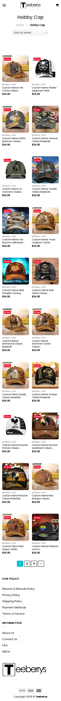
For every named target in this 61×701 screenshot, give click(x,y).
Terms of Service (13, 614)
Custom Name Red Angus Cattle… (12, 548)
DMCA (6, 651)
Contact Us (9, 639)
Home (20, 25)
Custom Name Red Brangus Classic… (42, 497)
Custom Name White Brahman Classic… (14, 140)
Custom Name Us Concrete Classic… (12, 190)
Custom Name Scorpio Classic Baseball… (44, 396)
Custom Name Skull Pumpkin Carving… (13, 292)
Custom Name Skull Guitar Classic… (42, 292)
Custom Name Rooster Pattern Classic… (15, 447)
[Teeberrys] (31, 5)
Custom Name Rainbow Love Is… (45, 548)
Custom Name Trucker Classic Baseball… (44, 190)
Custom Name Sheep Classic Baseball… (14, 396)
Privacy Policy (11, 595)
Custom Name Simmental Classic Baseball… (12, 343)
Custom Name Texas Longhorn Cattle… (43, 241)
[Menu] (4, 5)
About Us (8, 633)
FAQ (4, 645)
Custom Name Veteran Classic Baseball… (45, 140)
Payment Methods (14, 607)
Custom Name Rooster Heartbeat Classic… (45, 447)
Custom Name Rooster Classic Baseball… (15, 497)
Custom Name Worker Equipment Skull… (44, 89)
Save (8, 59)
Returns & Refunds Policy (18, 589)
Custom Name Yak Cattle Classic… (12, 89)
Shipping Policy (12, 601)
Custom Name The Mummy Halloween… (13, 241)
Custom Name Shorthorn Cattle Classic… (41, 343)
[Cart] (57, 5)
